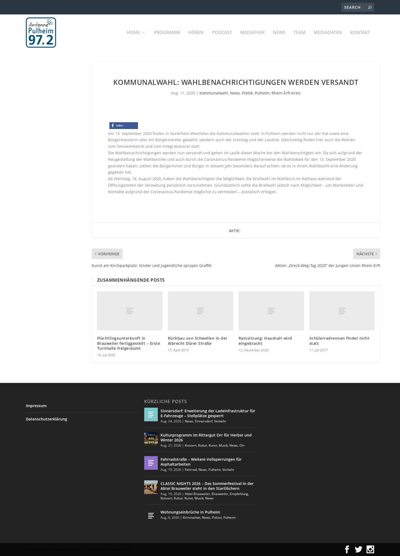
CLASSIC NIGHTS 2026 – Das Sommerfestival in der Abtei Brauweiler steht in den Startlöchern (207, 486)
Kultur (202, 445)
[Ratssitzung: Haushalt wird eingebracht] (271, 311)
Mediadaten (328, 32)
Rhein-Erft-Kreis (286, 93)
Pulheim (262, 93)
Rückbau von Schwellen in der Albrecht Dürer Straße (197, 341)
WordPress (121, 549)
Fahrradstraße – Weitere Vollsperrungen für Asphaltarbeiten (201, 462)
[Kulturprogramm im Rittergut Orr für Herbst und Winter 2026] (151, 439)
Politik (247, 93)
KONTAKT (360, 32)
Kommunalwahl (213, 93)
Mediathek (252, 32)
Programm (167, 32)
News (279, 32)
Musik (223, 445)
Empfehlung (239, 494)
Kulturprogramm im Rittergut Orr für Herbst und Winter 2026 (206, 437)
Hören (196, 32)
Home (133, 32)
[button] (123, 125)
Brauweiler (220, 494)
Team (300, 32)
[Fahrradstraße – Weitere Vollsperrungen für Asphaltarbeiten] (151, 463)
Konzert (190, 445)
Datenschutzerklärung (46, 419)
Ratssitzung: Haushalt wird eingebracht (265, 341)
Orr (242, 445)
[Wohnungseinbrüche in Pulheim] (151, 516)
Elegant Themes (66, 549)
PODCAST (222, 32)
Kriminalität (191, 517)
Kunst (213, 445)
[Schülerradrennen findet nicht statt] (342, 311)
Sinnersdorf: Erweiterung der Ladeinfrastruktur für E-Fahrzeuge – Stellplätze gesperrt (208, 413)
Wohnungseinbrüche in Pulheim (190, 512)
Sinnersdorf (204, 421)
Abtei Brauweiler (197, 494)
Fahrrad (191, 469)
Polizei (217, 517)
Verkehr (220, 421)
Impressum (36, 405)
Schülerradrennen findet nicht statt (339, 341)
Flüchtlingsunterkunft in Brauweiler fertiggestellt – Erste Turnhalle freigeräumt (128, 343)
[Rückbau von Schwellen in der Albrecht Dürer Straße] (200, 311)
